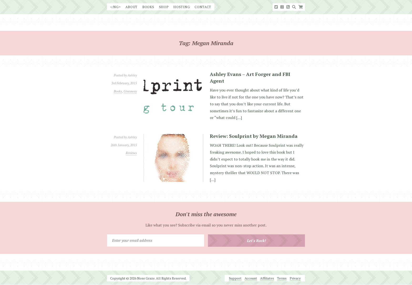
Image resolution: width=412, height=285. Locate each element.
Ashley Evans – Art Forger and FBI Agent (250, 77)
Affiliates (267, 278)
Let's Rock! (256, 240)
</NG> (115, 7)
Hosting (181, 7)
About (131, 7)
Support (235, 278)
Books (148, 7)
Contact (203, 7)
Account (251, 278)
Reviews (131, 153)
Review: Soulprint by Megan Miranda (254, 136)
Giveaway (130, 91)
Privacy (295, 278)
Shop (164, 7)
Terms (282, 278)
